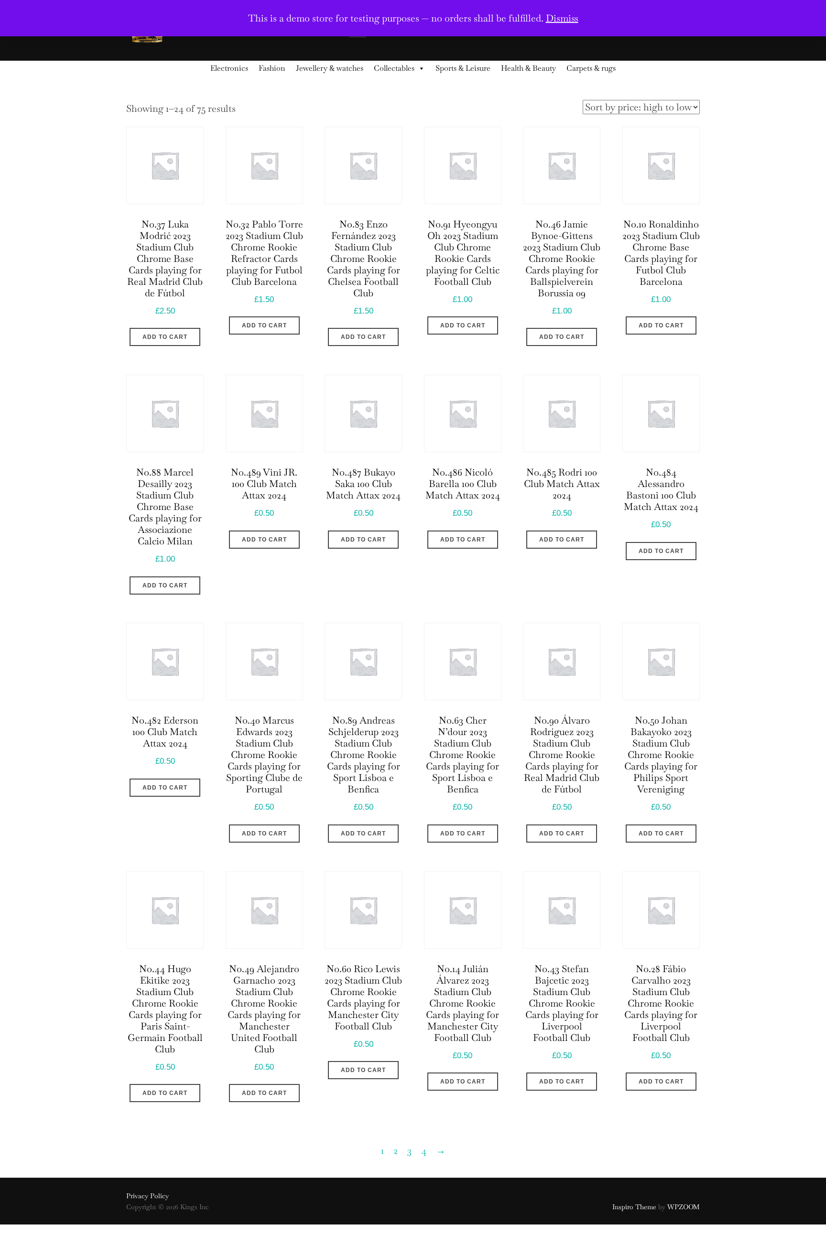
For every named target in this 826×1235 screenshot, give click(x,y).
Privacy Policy (147, 1196)
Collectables (394, 68)
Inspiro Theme (634, 1206)
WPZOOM (683, 1206)
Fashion (272, 68)
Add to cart (164, 337)
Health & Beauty (528, 68)
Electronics (229, 68)
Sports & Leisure (462, 68)
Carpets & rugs (591, 68)
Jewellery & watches (329, 68)
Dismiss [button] (562, 18)
